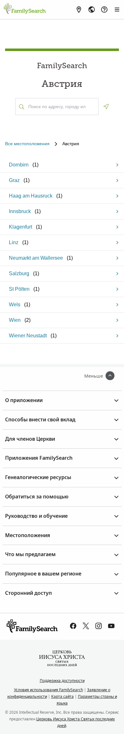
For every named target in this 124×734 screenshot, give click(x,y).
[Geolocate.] (106, 106)
